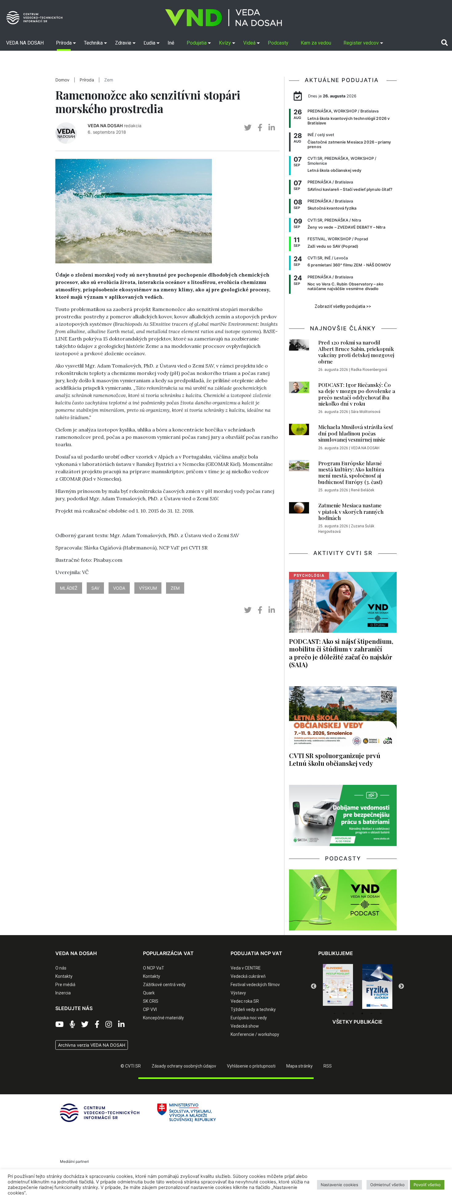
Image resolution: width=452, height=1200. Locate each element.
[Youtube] (59, 1024)
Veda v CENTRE (246, 968)
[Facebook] (97, 1024)
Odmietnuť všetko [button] (387, 1184)
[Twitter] (85, 1024)
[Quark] (377, 986)
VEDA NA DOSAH (105, 125)
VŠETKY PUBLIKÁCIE (357, 1022)
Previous (314, 986)
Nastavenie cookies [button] (339, 1184)
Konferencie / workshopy (255, 1034)
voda (119, 588)
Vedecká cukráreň (248, 976)
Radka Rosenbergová (369, 370)
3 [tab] (353, 1013)
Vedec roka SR (245, 1001)
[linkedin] (271, 127)
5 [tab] (371, 1013)
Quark (149, 992)
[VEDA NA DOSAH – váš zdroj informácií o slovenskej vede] (223, 17)
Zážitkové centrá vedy (164, 984)
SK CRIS (150, 1001)
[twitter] (248, 127)
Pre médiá (65, 984)
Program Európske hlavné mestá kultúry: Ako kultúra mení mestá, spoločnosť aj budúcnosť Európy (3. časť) (351, 472)
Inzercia (63, 992)
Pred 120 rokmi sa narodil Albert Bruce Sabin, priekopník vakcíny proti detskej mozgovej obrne (356, 351)
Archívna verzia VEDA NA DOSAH (91, 1045)
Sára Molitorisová (365, 412)
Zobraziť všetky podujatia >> (343, 306)
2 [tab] (344, 1013)
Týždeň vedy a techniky (253, 1009)
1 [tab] (334, 1013)
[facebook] (260, 127)
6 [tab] (381, 1013)
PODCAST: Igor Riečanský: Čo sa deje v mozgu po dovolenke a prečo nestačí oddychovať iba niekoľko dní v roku (356, 394)
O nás (60, 968)
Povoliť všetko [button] (427, 1184)
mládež (68, 588)
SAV (95, 588)
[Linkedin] (121, 1024)
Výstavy (238, 992)
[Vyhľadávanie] (444, 43)
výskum (148, 588)
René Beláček (362, 490)
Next (401, 986)
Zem (108, 79)
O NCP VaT (153, 968)
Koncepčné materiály (163, 1017)
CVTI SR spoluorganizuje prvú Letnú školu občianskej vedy (334, 759)
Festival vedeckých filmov (255, 984)
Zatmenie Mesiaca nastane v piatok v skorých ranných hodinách (350, 511)
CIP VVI (150, 1009)
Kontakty (64, 976)
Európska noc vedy (249, 1017)
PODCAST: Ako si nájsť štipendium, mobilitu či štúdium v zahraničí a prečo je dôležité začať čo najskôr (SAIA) (341, 652)
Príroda (87, 79)
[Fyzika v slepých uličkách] (338, 986)
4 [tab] (362, 1013)
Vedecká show (245, 1026)
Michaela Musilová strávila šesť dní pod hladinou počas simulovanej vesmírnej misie (355, 433)
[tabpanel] (338, 986)
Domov (62, 79)
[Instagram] (108, 1024)
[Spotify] (72, 1024)
